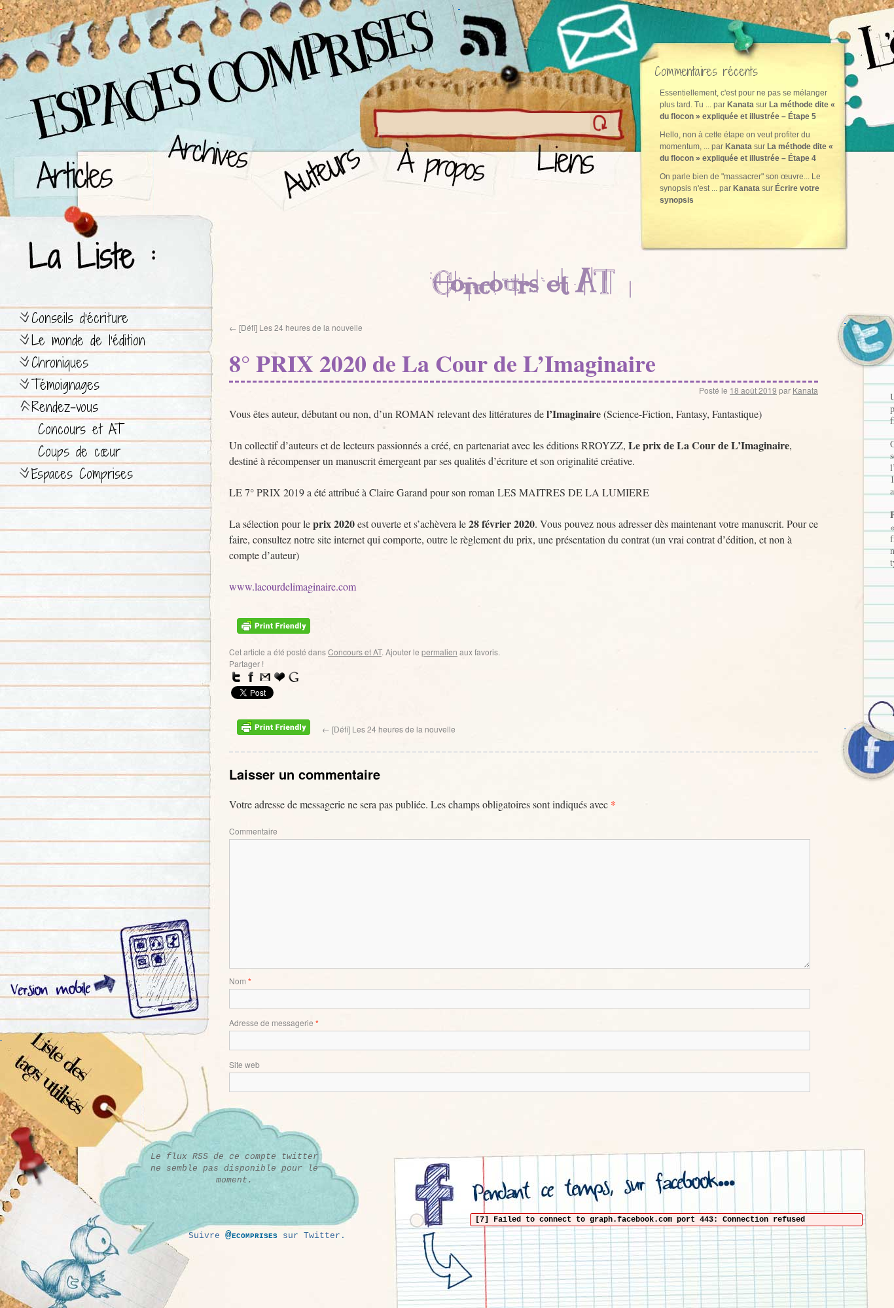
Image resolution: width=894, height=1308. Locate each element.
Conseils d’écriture (79, 318)
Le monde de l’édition (88, 340)
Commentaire (253, 830)
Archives (204, 170)
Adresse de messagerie (274, 1022)
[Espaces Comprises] (173, 62)
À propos (445, 170)
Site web (244, 1064)
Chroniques (59, 362)
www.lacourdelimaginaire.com (292, 586)
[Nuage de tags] (72, 1091)
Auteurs (318, 170)
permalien (439, 651)
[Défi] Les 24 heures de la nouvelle (296, 327)
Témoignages (65, 384)
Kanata (805, 390)
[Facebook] (250, 677)
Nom (240, 980)
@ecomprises (251, 1235)
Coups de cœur (79, 451)
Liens (568, 170)
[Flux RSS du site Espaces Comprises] (494, 29)
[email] (265, 677)
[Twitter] (236, 677)
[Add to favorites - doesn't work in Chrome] (279, 677)
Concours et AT (80, 429)
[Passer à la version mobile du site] (156, 971)
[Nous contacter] (598, 36)
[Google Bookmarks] (294, 677)
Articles (82, 170)
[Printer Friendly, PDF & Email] (275, 630)
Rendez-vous (64, 407)
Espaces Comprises (82, 473)
